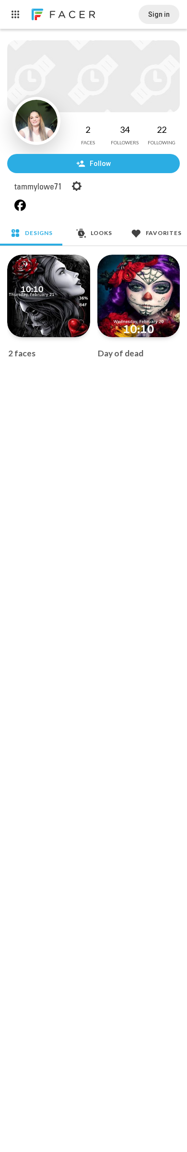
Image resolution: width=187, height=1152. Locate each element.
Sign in (159, 14)
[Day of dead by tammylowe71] (138, 296)
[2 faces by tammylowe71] (48, 296)
